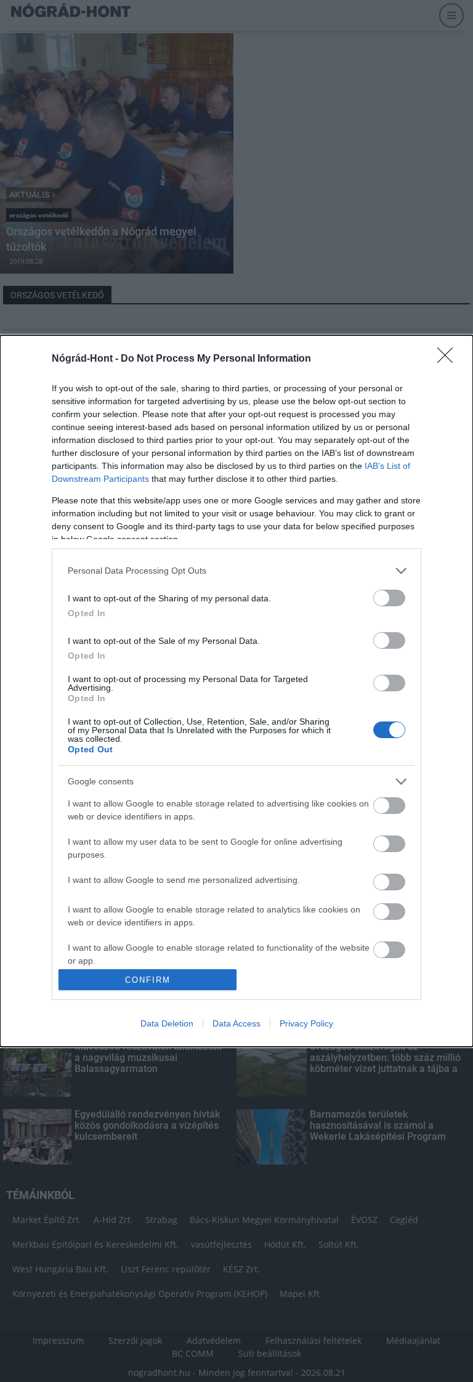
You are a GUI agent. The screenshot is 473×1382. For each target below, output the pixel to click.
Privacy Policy (306, 1023)
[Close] (449, 359)
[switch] (389, 598)
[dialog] (236, 691)
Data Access (236, 1023)
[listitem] (236, 570)
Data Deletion (166, 1023)
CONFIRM (148, 980)
